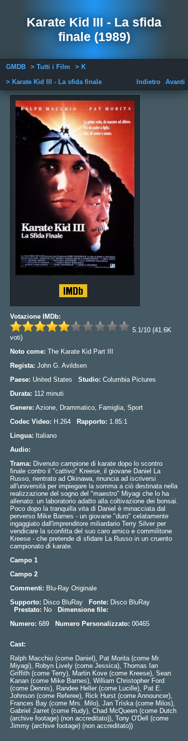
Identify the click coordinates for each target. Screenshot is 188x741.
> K (80, 67)
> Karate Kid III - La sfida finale (54, 82)
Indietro (148, 82)
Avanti (175, 82)
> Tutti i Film (50, 67)
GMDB (16, 67)
